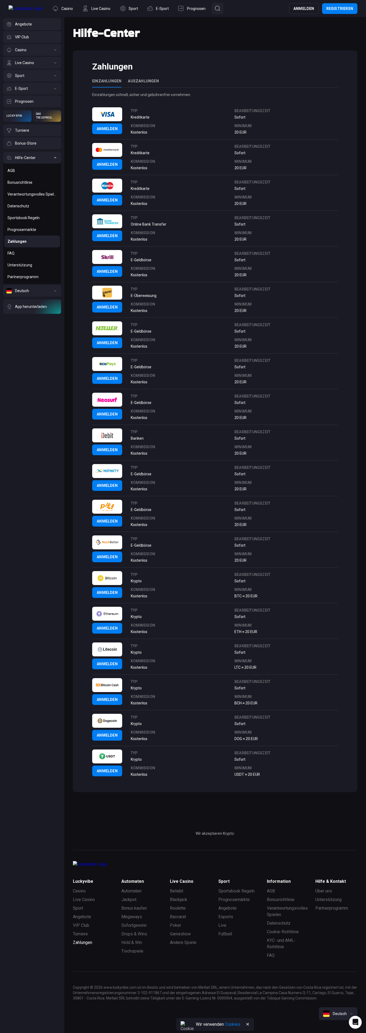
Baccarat (178, 916)
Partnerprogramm (331, 908)
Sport (78, 908)
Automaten (131, 891)
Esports (225, 916)
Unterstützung (328, 899)
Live (222, 925)
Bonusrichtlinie (280, 899)
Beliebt (176, 891)
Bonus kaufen (134, 908)
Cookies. (233, 1024)
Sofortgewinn (134, 925)
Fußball (225, 933)
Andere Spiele (183, 942)
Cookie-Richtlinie (283, 931)
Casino (79, 891)
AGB (271, 891)
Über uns (323, 891)
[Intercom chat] (355, 1022)
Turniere (80, 933)
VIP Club (81, 925)
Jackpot (128, 899)
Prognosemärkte (234, 899)
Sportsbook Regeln (236, 891)
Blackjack (178, 899)
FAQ (271, 955)
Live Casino (84, 899)
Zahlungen (82, 942)
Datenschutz (278, 923)
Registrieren (339, 8)
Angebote (82, 916)
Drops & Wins (134, 933)
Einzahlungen (106, 81)
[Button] (217, 8)
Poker (175, 925)
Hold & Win (131, 942)
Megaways (131, 916)
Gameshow (180, 933)
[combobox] (338, 1013)
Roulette (178, 908)
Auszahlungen (143, 81)
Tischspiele (132, 951)
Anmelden (303, 8)
